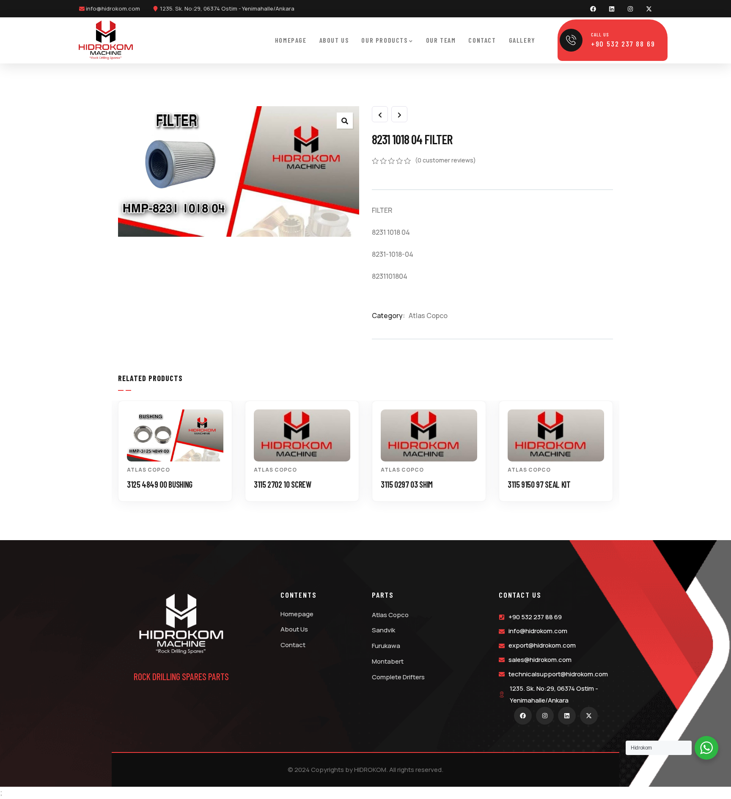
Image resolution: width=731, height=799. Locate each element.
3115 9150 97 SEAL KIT (539, 484)
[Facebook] (593, 9)
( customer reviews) (445, 160)
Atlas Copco (428, 315)
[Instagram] (630, 9)
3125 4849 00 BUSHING (159, 484)
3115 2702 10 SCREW (282, 484)
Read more (180, 446)
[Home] (106, 40)
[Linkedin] (612, 9)
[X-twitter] (649, 9)
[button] (617, 457)
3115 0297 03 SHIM (407, 484)
